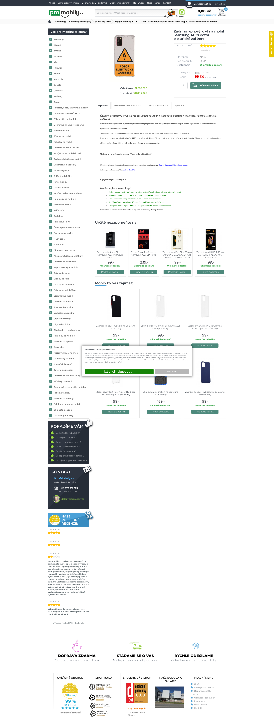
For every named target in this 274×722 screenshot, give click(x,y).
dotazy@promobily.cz (72, 499)
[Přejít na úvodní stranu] (66, 13)
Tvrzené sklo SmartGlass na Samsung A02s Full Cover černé (110, 255)
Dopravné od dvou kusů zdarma (128, 105)
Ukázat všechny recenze (68, 623)
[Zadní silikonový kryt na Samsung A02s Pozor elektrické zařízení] (124, 56)
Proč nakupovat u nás (158, 105)
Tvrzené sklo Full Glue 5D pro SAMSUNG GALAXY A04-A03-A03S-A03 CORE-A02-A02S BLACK (177, 256)
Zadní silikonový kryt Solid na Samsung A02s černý (116, 327)
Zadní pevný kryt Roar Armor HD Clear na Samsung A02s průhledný (115, 393)
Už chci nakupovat (119, 371)
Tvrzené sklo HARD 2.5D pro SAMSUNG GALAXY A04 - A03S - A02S (210, 255)
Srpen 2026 (179, 105)
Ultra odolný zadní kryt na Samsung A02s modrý (160, 393)
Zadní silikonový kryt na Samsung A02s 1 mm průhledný (160, 327)
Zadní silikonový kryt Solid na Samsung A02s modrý (205, 393)
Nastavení (172, 372)
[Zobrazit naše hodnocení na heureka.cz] (70, 713)
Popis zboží (103, 105)
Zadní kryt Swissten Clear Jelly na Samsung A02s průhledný (205, 327)
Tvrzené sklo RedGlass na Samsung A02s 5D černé (143, 253)
